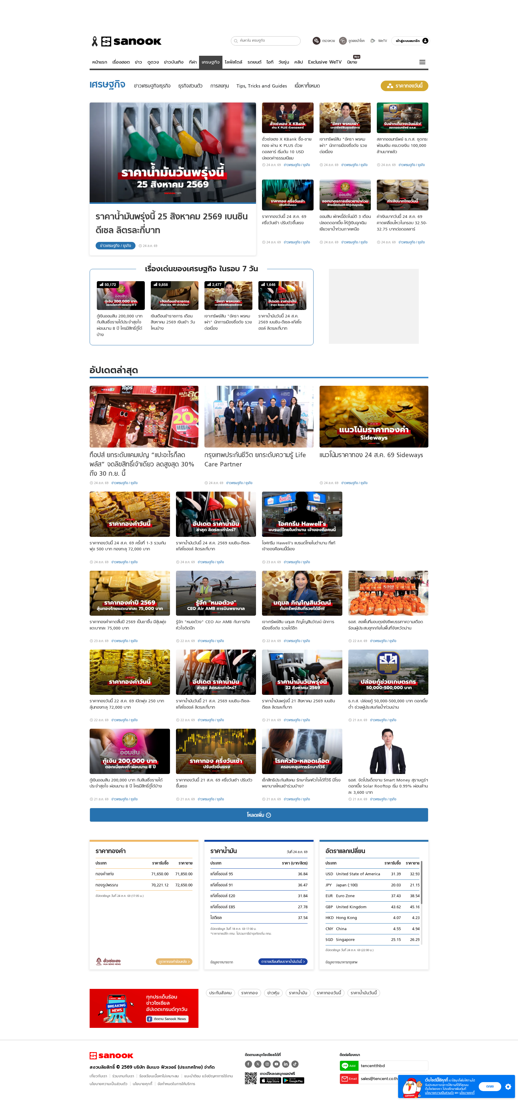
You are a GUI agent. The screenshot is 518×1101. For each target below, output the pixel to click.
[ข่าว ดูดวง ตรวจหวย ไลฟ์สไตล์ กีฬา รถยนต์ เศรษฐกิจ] (126, 41)
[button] (236, 40)
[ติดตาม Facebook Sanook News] (144, 1007)
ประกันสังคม (220, 993)
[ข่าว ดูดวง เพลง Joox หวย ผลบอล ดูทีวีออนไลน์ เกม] (111, 1055)
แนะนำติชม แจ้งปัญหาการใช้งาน (208, 1076)
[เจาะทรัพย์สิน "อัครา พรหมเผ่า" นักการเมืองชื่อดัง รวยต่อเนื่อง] (345, 118)
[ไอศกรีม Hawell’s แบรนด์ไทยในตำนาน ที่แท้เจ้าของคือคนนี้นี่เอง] (302, 514)
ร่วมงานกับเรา (123, 1076)
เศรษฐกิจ (211, 62)
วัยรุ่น (283, 62)
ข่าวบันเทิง (173, 62)
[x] (257, 1064)
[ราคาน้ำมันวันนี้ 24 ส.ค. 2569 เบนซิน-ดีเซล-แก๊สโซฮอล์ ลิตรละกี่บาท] (216, 514)
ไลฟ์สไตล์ (233, 62)
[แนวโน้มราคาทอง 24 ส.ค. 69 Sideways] (374, 417)
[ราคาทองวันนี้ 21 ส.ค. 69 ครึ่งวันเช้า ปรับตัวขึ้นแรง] (216, 751)
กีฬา (193, 62)
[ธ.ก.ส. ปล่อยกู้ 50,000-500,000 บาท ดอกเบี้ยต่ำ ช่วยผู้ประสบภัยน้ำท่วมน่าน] (388, 672)
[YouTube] (276, 1064)
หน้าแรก (99, 62)
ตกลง (490, 1086)
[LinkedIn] (285, 1064)
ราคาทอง (249, 993)
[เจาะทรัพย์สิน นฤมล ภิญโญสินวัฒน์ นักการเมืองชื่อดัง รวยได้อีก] (302, 593)
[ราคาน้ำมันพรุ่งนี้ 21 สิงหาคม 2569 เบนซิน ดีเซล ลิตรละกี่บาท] (302, 672)
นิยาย (352, 62)
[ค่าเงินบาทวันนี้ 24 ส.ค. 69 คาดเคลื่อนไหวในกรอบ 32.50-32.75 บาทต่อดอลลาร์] (402, 195)
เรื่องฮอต (121, 62)
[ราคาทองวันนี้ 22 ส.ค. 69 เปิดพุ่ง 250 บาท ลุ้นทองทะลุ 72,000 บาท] (130, 672)
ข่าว (138, 62)
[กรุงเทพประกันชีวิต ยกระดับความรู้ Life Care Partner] (258, 417)
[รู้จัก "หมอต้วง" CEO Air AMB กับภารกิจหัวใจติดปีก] (216, 593)
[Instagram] (267, 1064)
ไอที (269, 62)
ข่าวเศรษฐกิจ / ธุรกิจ (115, 246)
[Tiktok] (295, 1064)
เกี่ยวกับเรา (98, 1076)
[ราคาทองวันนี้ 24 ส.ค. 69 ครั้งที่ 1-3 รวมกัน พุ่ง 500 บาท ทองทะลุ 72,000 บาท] (130, 514)
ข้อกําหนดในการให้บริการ (176, 1083)
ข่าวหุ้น (273, 993)
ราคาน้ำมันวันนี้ (364, 993)
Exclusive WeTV (325, 62)
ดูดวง (153, 62)
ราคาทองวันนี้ (329, 993)
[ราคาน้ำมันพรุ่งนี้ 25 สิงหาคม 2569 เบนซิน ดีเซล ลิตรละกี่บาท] (173, 153)
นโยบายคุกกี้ (142, 1083)
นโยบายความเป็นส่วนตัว (108, 1083)
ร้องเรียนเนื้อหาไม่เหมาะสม (159, 1076)
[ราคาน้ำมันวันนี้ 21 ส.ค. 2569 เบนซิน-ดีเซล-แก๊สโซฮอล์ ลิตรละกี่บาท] (216, 672)
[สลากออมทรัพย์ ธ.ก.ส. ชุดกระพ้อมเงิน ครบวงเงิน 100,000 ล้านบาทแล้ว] (402, 118)
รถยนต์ (254, 62)
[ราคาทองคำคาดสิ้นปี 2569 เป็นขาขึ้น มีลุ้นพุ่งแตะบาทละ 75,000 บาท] (130, 593)
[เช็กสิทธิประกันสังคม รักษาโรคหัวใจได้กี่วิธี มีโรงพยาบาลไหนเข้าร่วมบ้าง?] (302, 751)
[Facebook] (248, 1064)
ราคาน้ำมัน (298, 993)
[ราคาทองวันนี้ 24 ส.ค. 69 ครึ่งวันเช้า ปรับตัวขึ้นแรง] (288, 195)
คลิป (298, 62)
